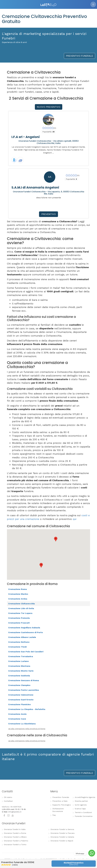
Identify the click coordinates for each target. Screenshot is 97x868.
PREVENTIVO (48, 214)
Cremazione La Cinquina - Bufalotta (26, 709)
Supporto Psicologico (61, 805)
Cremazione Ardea (17, 599)
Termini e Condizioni (83, 812)
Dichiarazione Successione (58, 810)
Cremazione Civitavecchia (21, 603)
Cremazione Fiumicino (19, 704)
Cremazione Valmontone (20, 695)
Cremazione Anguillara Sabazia (24, 627)
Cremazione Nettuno (18, 642)
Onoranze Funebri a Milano (15, 837)
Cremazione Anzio (17, 714)
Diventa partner (81, 801)
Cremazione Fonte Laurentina (23, 690)
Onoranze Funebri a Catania (62, 837)
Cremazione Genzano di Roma (23, 680)
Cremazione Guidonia (19, 675)
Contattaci (8, 801)
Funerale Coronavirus (83, 816)
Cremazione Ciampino (19, 685)
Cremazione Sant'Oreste (20, 699)
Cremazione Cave (17, 719)
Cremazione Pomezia (19, 618)
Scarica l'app (80, 809)
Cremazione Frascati (19, 623)
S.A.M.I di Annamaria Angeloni (35, 187)
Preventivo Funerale (60, 797)
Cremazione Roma (17, 589)
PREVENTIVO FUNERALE (79, 55)
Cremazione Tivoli (17, 647)
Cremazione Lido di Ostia (21, 608)
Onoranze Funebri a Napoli (62, 841)
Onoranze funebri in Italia (14, 829)
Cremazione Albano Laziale (22, 637)
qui (74, 518)
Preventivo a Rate (59, 801)
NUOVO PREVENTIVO (48, 107)
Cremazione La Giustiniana (22, 723)
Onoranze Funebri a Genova (62, 829)
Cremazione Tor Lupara (20, 613)
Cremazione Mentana (19, 666)
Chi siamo (8, 797)
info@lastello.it (14, 812)
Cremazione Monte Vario (20, 671)
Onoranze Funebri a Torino (15, 844)
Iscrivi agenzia (81, 805)
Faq (54, 815)
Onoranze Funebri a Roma (15, 833)
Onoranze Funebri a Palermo (16, 841)
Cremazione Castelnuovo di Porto (25, 632)
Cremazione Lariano (18, 661)
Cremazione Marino (18, 594)
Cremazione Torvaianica (20, 656)
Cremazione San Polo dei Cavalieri (25, 651)
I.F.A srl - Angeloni (25, 137)
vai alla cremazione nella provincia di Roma (26, 729)
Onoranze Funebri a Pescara (62, 833)
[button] (55, 539)
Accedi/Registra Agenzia (85, 797)
